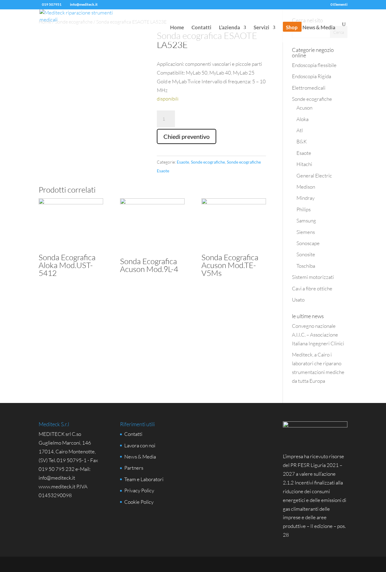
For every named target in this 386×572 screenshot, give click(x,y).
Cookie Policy (138, 502)
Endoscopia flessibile (314, 65)
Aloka (302, 119)
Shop (292, 27)
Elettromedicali (308, 88)
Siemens (305, 232)
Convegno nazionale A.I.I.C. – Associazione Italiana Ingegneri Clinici (318, 335)
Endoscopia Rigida (311, 76)
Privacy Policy (139, 490)
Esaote (183, 162)
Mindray (305, 198)
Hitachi (304, 164)
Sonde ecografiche (208, 162)
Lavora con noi (139, 445)
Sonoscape (308, 243)
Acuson (304, 107)
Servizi (261, 27)
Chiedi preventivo (186, 136)
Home (177, 27)
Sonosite (305, 254)
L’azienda (229, 27)
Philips (303, 209)
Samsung (306, 220)
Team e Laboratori (143, 479)
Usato (298, 299)
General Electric (314, 175)
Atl (299, 130)
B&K (301, 141)
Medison (305, 187)
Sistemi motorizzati (313, 277)
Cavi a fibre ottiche (312, 288)
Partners (133, 468)
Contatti (201, 27)
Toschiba (305, 266)
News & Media (318, 27)
